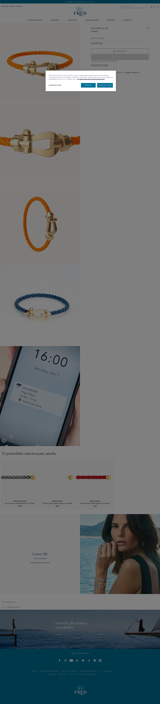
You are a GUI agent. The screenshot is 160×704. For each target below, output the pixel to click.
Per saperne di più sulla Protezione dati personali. (91, 79)
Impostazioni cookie (55, 85)
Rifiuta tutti (88, 85)
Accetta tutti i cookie (105, 85)
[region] (80, 80)
